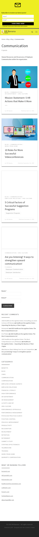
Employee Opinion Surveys (12, 384)
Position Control (9, 419)
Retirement (6, 438)
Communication (8, 377)
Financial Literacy (9, 390)
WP (12, 527)
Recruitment (6, 432)
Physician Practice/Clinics (12, 416)
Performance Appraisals (11, 409)
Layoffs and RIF (8, 403)
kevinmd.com (6, 471)
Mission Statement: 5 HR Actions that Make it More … (18, 101)
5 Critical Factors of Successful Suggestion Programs (16, 206)
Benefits (5, 368)
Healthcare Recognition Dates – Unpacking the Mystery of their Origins (18, 344)
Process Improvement (10, 422)
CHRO (4, 374)
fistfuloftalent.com (7, 496)
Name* (4, 291)
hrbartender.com (7, 479)
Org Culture (6, 406)
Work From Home (8, 454)
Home (3, 39)
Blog (8, 39)
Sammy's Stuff (7, 441)
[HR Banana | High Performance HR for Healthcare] (3, 31)
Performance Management (12, 413)
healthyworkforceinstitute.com (11, 484)
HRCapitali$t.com (7, 475)
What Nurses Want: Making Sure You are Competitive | (18, 349)
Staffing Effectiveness (11, 444)
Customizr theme (30, 527)
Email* (4, 298)
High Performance (9, 393)
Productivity (7, 425)
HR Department (7, 397)
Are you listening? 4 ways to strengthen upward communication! (19, 260)
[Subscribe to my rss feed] (19, 533)
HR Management (8, 400)
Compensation (7, 381)
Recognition (6, 429)
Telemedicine (6, 448)
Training (5, 451)
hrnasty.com (5, 492)
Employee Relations (9, 387)
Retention (5, 435)
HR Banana (9, 110)
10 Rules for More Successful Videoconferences (14, 153)
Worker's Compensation (11, 457)
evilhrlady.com (6, 488)
